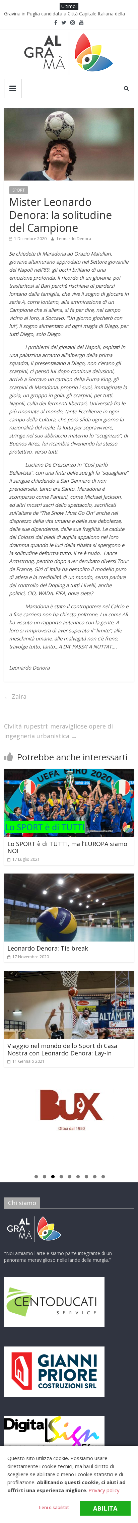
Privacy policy (104, 1490)
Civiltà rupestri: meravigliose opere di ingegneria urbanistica (58, 731)
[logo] (34, 1217)
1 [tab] (36, 1177)
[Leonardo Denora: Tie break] (69, 877)
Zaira (15, 696)
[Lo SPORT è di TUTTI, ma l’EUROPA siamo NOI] (69, 772)
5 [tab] (69, 1177)
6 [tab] (78, 1177)
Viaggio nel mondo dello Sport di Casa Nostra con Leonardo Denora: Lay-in (62, 1049)
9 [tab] (103, 1177)
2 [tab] (44, 1177)
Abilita (105, 1508)
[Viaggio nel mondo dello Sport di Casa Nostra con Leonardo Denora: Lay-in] (69, 974)
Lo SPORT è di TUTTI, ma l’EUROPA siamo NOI (67, 847)
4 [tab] (61, 1177)
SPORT (18, 190)
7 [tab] (86, 1177)
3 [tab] (53, 1177)
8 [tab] (94, 1177)
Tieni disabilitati (54, 1507)
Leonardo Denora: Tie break (47, 948)
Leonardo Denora (74, 238)
